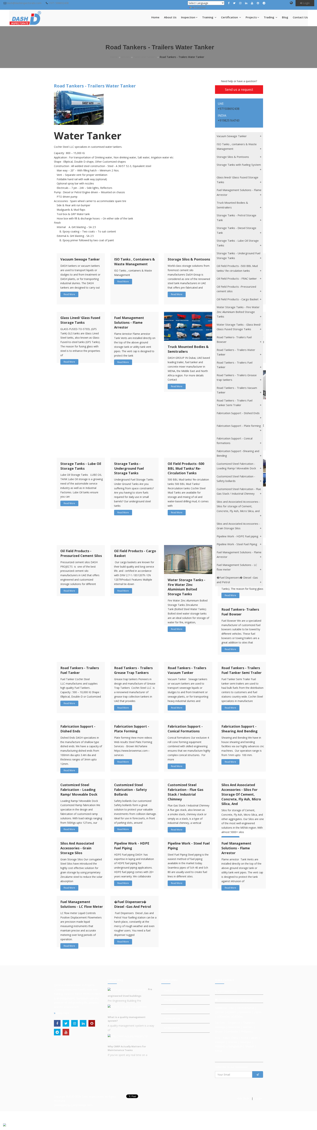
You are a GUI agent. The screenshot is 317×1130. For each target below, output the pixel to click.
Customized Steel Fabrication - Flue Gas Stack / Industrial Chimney (185, 792)
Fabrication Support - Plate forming (131, 728)
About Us (170, 17)
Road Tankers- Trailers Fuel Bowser (240, 611)
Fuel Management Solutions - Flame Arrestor (129, 322)
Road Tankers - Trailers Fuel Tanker (79, 670)
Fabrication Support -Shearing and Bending (239, 728)
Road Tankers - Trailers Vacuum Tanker (187, 670)
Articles (125, 57)
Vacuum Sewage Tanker (80, 259)
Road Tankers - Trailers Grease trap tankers (133, 670)
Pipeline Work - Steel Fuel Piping (237, 544)
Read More (69, 294)
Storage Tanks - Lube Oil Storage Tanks (80, 466)
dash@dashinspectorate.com (24, 3)
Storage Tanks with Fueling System (239, 164)
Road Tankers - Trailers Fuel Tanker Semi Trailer (241, 670)
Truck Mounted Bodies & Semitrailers (232, 205)
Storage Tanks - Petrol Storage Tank (236, 217)
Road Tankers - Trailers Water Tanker (236, 352)
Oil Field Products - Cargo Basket (237, 299)
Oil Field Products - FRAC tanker (237, 278)
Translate (200, 7)
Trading (269, 17)
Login (306, 3)
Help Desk (243, 1098)
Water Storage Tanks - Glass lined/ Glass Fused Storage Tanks (239, 327)
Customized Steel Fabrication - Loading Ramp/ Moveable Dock (78, 789)
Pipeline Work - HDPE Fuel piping (131, 845)
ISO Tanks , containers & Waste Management (134, 261)
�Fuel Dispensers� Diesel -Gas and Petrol (132, 904)
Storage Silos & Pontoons (189, 259)
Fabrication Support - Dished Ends (77, 728)
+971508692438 (227, 991)
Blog (285, 17)
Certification (230, 17)
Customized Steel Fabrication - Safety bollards (130, 789)
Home (155, 17)
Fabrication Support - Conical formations (185, 728)
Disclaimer (170, 1009)
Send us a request (239, 89)
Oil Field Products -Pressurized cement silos (81, 553)
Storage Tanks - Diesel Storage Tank (236, 230)
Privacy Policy (172, 999)
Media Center (172, 1028)
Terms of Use (172, 1018)
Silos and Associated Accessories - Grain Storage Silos (77, 848)
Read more (62, 1013)
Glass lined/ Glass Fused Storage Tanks (80, 320)
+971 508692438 (59, 3)
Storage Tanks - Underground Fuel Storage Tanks (129, 468)
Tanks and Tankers (144, 57)
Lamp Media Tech (81, 1105)
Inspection (188, 17)
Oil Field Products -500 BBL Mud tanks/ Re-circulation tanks (186, 468)
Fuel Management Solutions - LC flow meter (81, 904)
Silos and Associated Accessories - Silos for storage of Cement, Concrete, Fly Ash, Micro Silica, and (241, 794)
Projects (251, 17)
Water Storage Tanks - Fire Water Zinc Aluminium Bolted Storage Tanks (186, 587)
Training (208, 17)
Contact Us (300, 17)
